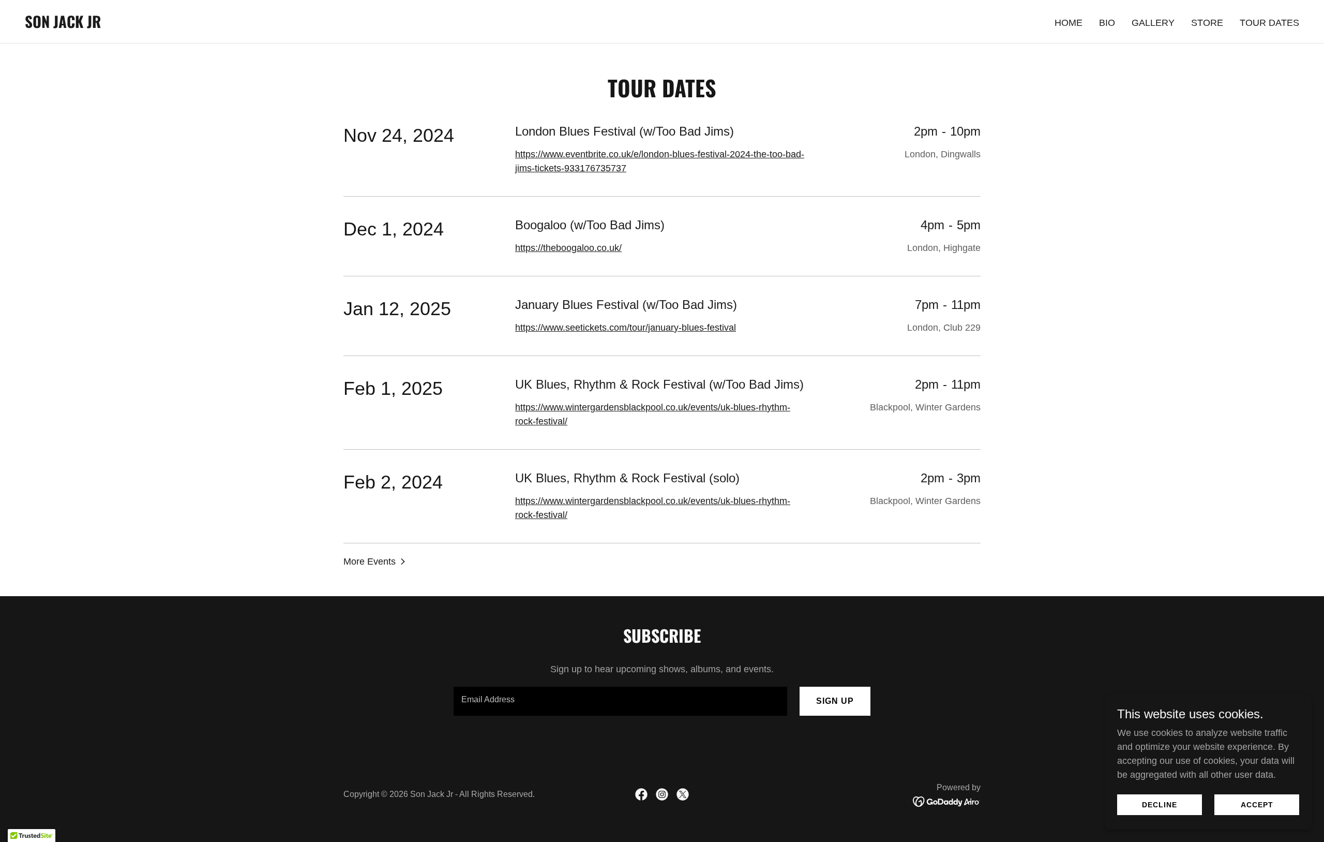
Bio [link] (1107, 23)
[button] (375, 561)
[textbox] (620, 701)
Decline (1159, 805)
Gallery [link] (1153, 23)
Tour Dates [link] (1269, 23)
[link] (63, 25)
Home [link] (1068, 23)
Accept (1257, 805)
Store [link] (1207, 23)
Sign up (835, 701)
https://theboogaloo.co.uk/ (568, 248)
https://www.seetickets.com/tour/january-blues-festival (625, 327)
